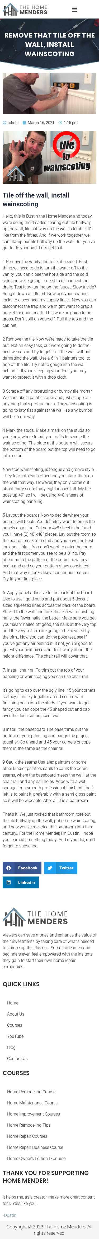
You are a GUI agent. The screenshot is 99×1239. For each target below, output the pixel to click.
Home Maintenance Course (32, 1102)
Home (12, 1003)
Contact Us (17, 1058)
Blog (11, 1047)
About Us (15, 1014)
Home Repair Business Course (35, 1147)
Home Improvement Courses (33, 1114)
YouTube (15, 1036)
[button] (74, 9)
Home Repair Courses (27, 1136)
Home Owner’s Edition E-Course (36, 1158)
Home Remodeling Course (31, 1091)
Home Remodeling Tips (29, 1125)
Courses (14, 1025)
